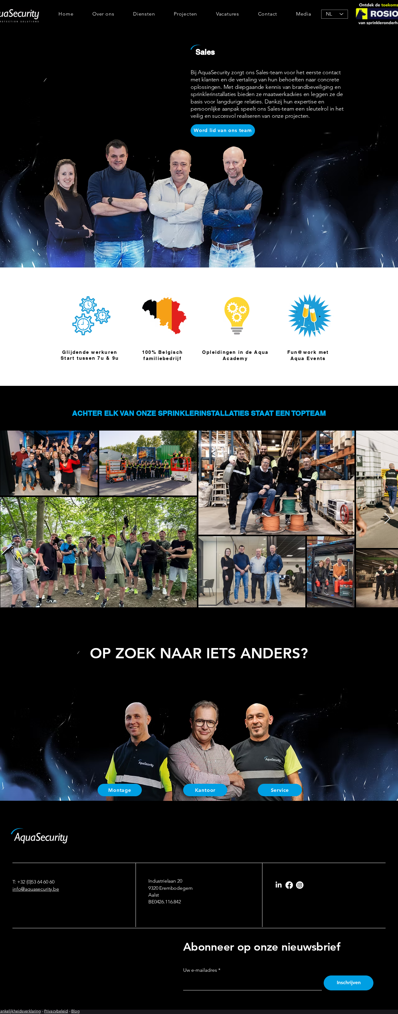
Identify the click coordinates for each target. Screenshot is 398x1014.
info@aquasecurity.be (35, 889)
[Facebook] (289, 885)
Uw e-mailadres (200, 970)
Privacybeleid (56, 1011)
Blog (75, 1011)
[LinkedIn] (278, 885)
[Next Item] (387, 519)
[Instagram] (299, 885)
